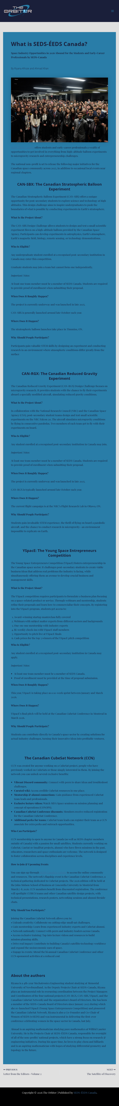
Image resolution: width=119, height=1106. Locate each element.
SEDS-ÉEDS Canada (22, 147)
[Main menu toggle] (112, 11)
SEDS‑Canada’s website (53, 872)
